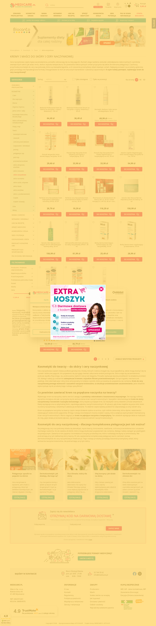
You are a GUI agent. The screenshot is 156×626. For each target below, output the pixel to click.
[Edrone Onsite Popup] (78, 313)
